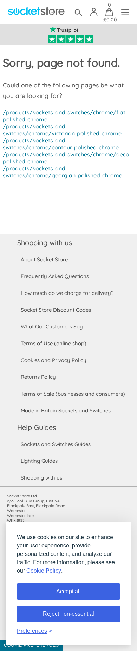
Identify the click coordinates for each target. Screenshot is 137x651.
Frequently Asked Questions (55, 276)
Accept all (68, 591)
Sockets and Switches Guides (56, 444)
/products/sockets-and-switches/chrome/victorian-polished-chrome (62, 130)
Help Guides (36, 427)
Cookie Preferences (31, 645)
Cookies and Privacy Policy (53, 360)
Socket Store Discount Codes (56, 309)
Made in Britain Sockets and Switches (66, 410)
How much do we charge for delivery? (67, 293)
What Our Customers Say (52, 326)
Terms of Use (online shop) (53, 343)
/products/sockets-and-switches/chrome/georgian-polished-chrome (62, 172)
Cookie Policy (43, 570)
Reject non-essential (68, 614)
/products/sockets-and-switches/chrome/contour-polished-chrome (61, 144)
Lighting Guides (39, 461)
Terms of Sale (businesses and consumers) (73, 393)
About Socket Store (44, 259)
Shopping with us (44, 242)
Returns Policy (38, 377)
